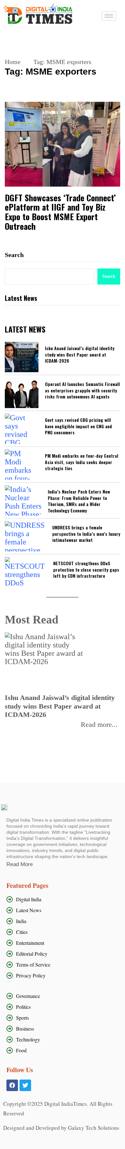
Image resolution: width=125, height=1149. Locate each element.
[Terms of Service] (62, 964)
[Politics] (64, 1007)
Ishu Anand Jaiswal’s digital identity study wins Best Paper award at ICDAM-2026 (79, 354)
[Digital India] (62, 899)
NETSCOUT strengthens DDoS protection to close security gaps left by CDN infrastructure (86, 569)
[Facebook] (12, 1085)
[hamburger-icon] (109, 15)
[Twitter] (25, 1085)
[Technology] (64, 1039)
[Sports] (64, 1018)
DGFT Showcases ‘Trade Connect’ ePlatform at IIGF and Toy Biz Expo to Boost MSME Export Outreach (60, 212)
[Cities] (62, 932)
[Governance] (64, 996)
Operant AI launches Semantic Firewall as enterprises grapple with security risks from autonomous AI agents (82, 390)
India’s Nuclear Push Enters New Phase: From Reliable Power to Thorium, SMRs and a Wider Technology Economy (79, 500)
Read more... (99, 724)
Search (14, 254)
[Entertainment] (62, 943)
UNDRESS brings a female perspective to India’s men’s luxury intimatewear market (86, 533)
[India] (62, 921)
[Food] (64, 1050)
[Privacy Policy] (62, 975)
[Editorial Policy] (62, 954)
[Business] (64, 1028)
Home (13, 61)
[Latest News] (62, 910)
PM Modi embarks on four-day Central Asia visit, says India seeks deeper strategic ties (81, 462)
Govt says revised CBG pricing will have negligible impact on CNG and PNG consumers (78, 426)
